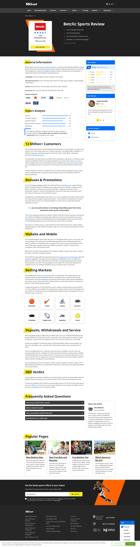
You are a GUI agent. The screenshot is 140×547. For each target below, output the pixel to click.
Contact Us (73, 531)
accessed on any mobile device (68, 257)
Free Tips (73, 516)
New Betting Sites (51, 519)
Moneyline (127, 533)
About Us (73, 529)
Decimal (126, 530)
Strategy (85, 10)
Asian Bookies (50, 529)
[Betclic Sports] (40, 26)
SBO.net (60, 498)
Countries (63, 10)
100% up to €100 (40, 41)
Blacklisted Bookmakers (53, 531)
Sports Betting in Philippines (30, 529)
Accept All (130, 544)
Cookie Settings (118, 544)
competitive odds (36, 387)
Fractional (126, 527)
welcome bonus (66, 185)
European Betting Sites (53, 526)
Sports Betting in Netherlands (30, 524)
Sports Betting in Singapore (30, 533)
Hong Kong (127, 536)
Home (29, 10)
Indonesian (127, 540)
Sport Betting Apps (31, 516)
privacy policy (56, 500)
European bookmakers (37, 155)
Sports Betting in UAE (31, 537)
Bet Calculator (74, 523)
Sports (74, 10)
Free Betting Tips (80, 457)
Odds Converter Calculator (75, 520)
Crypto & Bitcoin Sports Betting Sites (55, 522)
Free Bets (53, 10)
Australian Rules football (75, 163)
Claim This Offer (40, 47)
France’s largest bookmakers (48, 67)
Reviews (94, 10)
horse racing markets (44, 275)
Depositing (107, 10)
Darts (41, 163)
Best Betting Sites (40, 10)
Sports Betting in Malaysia (30, 520)
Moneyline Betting (76, 526)
